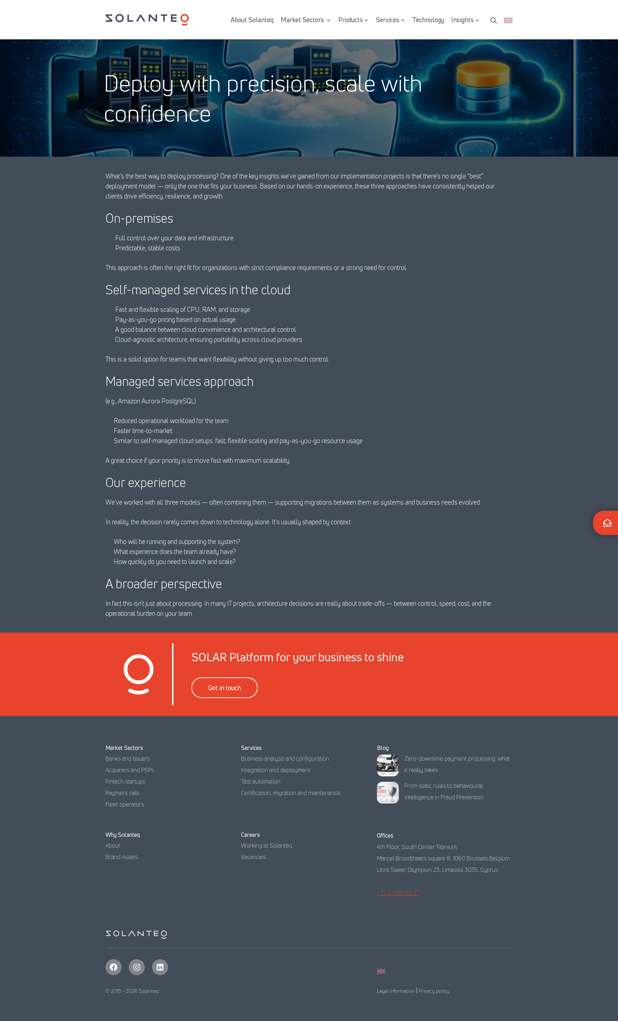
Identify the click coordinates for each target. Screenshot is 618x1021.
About (113, 845)
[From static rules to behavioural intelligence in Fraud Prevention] (388, 794)
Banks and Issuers (128, 758)
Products (350, 19)
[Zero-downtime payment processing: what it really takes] (388, 767)
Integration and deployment (275, 770)
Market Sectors (303, 19)
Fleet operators (125, 804)
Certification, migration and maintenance (290, 793)
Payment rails (122, 793)
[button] (493, 19)
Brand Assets (122, 857)
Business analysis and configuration (285, 758)
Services (387, 19)
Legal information (396, 990)
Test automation (260, 781)
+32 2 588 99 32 (398, 893)
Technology (428, 19)
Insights (462, 19)
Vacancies (253, 857)
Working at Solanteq (266, 845)
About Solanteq (252, 19)
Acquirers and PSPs (130, 770)
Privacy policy (434, 990)
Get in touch (224, 687)
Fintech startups (125, 781)
